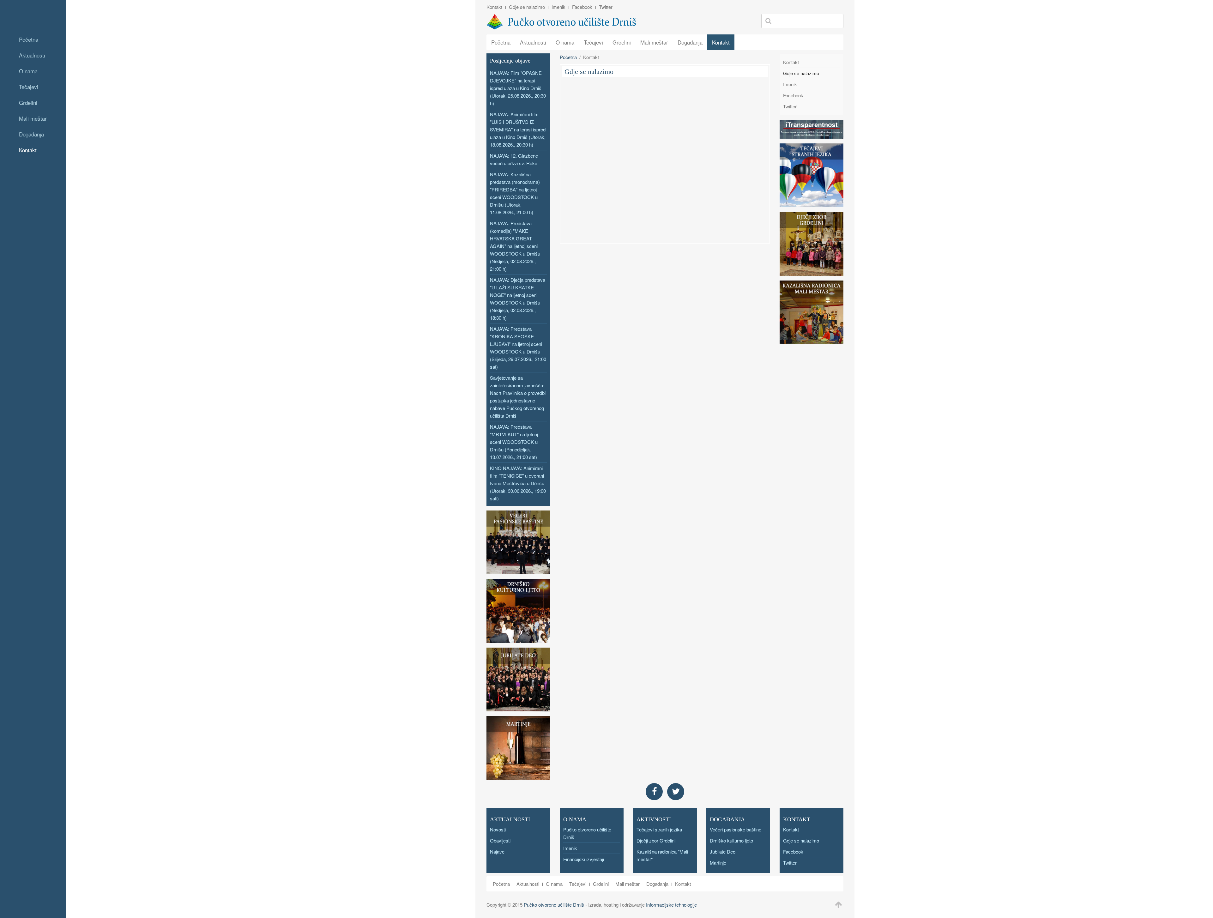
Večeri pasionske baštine (735, 829)
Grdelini (28, 102)
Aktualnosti (32, 55)
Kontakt (28, 150)
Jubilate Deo (722, 851)
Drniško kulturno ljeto (731, 840)
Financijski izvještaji (583, 859)
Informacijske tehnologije (671, 904)
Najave (497, 851)
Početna (28, 39)
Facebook (582, 6)
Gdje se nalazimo (527, 6)
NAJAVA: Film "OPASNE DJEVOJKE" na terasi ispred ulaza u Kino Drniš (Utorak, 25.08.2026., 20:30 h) (518, 87)
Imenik (558, 6)
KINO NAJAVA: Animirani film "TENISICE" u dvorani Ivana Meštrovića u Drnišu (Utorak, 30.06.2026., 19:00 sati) (518, 483)
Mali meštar (33, 118)
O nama (28, 71)
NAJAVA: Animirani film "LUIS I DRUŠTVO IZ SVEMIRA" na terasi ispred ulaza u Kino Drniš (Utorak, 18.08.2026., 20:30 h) (518, 129)
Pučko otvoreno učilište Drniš (554, 904)
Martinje (718, 862)
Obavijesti (500, 840)
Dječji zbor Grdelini (656, 840)
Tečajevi (28, 87)
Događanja (31, 134)
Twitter (606, 6)
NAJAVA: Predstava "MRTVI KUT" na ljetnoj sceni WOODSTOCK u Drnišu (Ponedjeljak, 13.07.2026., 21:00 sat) (514, 441)
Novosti (498, 829)
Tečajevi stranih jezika (659, 829)
